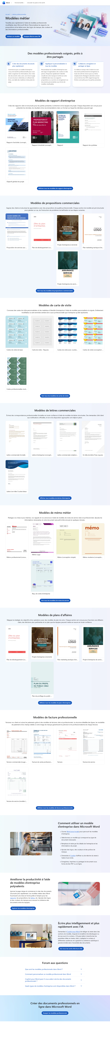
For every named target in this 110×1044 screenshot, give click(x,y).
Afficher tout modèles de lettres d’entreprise (55, 498)
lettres (33, 898)
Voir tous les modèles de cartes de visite (55, 396)
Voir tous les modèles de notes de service (55, 600)
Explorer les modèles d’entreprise (23, 908)
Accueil (8, 14)
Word (8, 3)
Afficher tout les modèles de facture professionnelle (55, 808)
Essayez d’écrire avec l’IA (32, 36)
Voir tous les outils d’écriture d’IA (71, 949)
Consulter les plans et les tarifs (36, 3)
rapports (13, 898)
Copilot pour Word (73, 932)
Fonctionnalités (19, 3)
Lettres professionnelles (19, 14)
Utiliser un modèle (13, 36)
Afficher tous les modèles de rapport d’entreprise (55, 188)
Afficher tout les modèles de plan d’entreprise (55, 703)
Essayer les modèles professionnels (55, 1013)
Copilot (72, 856)
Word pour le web (73, 831)
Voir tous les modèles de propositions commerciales (55, 291)
